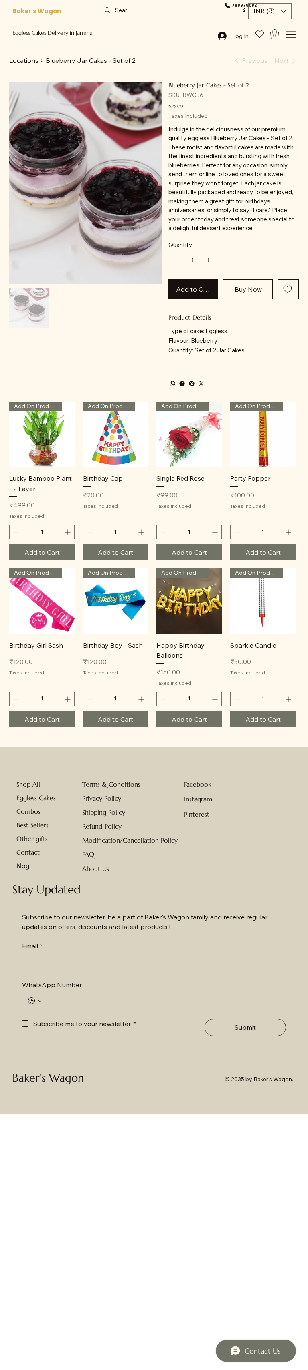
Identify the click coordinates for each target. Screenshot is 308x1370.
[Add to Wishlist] (288, 289)
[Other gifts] (58, 838)
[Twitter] (201, 384)
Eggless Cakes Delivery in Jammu (52, 32)
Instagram (198, 799)
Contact (28, 852)
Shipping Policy (103, 812)
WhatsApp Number (52, 985)
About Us (95, 869)
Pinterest (196, 814)
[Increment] (68, 532)
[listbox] (270, 11)
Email (32, 946)
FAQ (88, 854)
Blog (22, 866)
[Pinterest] (192, 384)
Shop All (28, 784)
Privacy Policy (101, 798)
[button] (270, 11)
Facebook (197, 784)
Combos (28, 811)
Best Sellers (32, 825)
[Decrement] (15, 532)
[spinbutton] (41, 532)
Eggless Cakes (36, 798)
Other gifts (32, 839)
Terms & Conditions (111, 784)
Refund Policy (102, 826)
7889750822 (244, 8)
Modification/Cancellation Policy (130, 840)
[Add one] (209, 260)
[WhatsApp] (172, 384)
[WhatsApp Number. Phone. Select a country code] (35, 1001)
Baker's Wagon (36, 11)
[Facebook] (182, 384)
